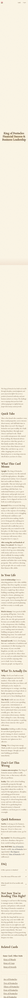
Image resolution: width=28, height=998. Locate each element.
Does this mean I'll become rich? (11, 877)
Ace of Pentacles (17, 849)
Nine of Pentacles (15, 854)
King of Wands (10, 960)
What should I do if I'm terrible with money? (12, 884)
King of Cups (9, 963)
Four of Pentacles (11, 990)
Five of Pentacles (10, 993)
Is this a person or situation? (9, 870)
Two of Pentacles (11, 983)
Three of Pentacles (11, 987)
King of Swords (10, 967)
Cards (19, 2)
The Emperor (14, 852)
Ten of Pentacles (18, 847)
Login (24, 2)
